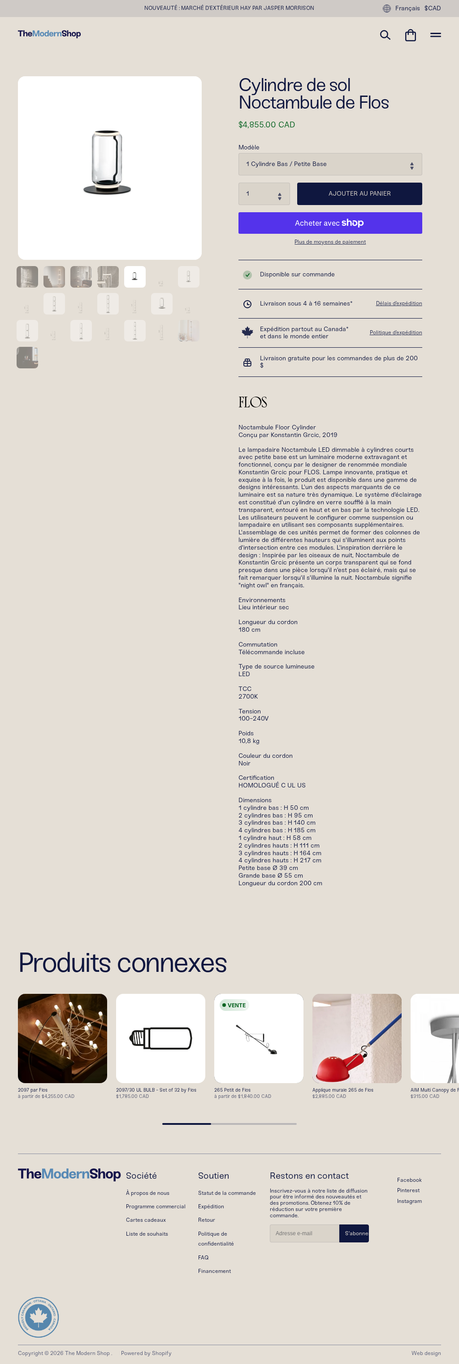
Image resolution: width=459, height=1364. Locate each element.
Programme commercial (156, 1206)
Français (407, 8)
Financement (214, 1271)
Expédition (211, 1206)
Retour (206, 1220)
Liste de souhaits (147, 1234)
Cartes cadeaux (146, 1220)
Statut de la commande (227, 1193)
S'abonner (357, 1233)
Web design (426, 1353)
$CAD (432, 8)
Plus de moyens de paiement (330, 242)
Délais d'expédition (399, 303)
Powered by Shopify (146, 1353)
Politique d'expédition (396, 332)
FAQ (203, 1258)
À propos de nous (147, 1193)
